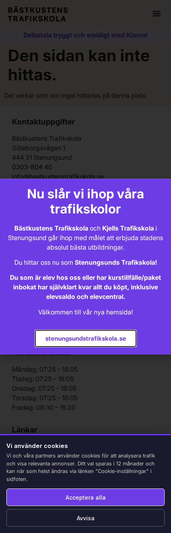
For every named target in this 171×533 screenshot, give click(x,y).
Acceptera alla (86, 497)
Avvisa (86, 518)
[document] (85, 266)
